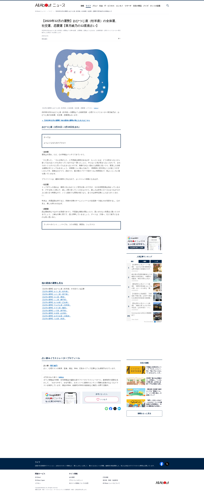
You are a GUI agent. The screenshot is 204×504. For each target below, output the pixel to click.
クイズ (145, 6)
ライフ (88, 6)
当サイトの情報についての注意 (78, 483)
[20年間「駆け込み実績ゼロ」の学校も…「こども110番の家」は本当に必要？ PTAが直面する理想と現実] (153, 381)
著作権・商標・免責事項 (110, 480)
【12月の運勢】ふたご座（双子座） (55, 294)
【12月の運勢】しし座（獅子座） (54, 300)
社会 (101, 6)
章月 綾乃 (44, 39)
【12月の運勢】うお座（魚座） (54, 319)
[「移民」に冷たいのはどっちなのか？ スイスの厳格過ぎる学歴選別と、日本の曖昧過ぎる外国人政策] (153, 403)
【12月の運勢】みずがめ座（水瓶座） (56, 316)
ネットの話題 (155, 6)
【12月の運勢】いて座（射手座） (54, 310)
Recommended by (149, 321)
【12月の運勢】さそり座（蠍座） (54, 308)
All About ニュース (40, 11)
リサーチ (128, 6)
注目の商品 (137, 6)
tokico (96, 108)
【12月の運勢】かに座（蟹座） (54, 297)
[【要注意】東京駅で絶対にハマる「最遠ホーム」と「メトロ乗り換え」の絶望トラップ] (153, 392)
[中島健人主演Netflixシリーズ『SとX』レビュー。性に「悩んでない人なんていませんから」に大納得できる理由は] (153, 370)
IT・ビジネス (109, 6)
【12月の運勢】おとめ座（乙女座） (55, 302)
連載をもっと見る (144, 413)
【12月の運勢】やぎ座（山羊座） (54, 313)
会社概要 (72, 477)
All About (38, 477)
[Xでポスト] (115, 408)
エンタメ (119, 6)
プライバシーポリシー (76, 480)
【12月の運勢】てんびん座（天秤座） (56, 305)
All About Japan (40, 480)
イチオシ (38, 483)
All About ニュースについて (111, 483)
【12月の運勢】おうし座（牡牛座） (55, 291)
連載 (82, 6)
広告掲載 (105, 477)
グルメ (95, 6)
